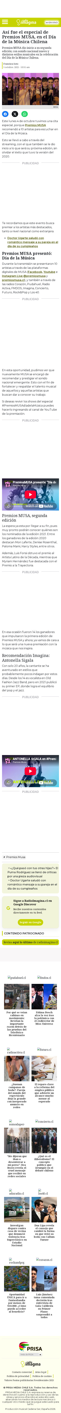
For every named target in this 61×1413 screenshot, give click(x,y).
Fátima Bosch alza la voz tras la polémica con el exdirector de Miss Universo (44, 1018)
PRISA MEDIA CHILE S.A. (19, 1387)
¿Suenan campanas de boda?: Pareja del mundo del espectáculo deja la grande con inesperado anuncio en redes (16, 1096)
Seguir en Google (30, 922)
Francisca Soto (10, 63)
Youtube (49, 272)
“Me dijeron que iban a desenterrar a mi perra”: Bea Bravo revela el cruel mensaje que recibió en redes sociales (17, 1166)
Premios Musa (15, 857)
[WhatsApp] (25, 114)
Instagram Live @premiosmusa (24, 276)
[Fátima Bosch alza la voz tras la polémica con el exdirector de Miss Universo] (44, 996)
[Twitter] (15, 114)
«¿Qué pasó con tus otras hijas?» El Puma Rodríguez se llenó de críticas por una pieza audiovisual (32, 872)
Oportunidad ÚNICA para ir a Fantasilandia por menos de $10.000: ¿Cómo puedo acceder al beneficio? (17, 1303)
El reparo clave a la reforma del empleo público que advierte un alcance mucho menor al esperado (44, 1093)
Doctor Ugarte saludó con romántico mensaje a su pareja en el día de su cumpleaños (32, 884)
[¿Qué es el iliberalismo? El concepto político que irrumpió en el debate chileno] (44, 1140)
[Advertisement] (30, 190)
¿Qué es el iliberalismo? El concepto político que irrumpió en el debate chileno (44, 1163)
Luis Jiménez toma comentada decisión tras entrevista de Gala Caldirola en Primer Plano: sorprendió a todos (44, 1306)
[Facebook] (6, 114)
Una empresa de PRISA (30, 1346)
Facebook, (35, 272)
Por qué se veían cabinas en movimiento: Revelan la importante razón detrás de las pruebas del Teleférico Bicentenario (16, 1024)
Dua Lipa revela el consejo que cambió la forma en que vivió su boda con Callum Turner (44, 1232)
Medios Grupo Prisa (30, 1354)
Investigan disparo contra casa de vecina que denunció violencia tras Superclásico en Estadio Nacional (17, 1235)
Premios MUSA (35, 125)
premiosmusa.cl (13, 280)
